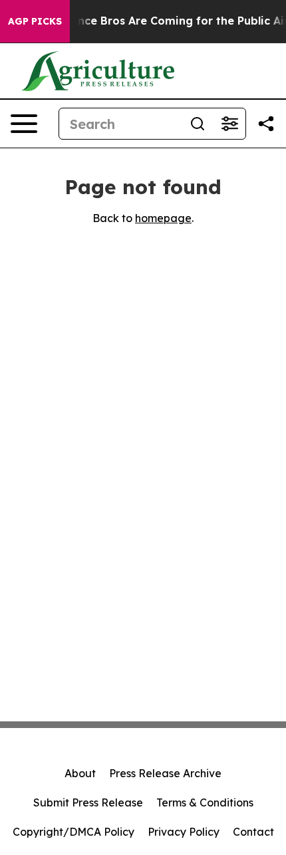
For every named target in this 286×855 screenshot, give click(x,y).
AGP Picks (35, 21)
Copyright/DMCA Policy (73, 831)
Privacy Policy (183, 831)
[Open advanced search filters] (229, 123)
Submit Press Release (88, 802)
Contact (253, 831)
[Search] (198, 123)
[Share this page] (266, 123)
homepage (163, 218)
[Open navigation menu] (24, 123)
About (80, 773)
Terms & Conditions (204, 802)
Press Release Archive (165, 773)
